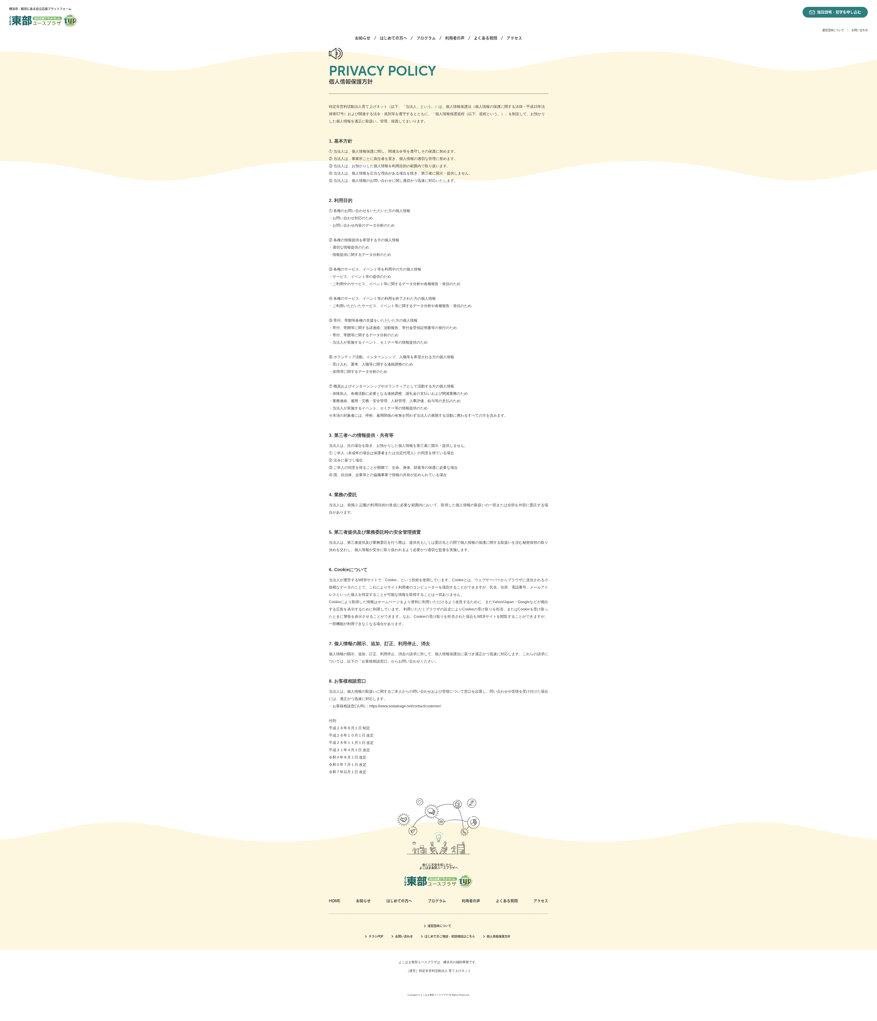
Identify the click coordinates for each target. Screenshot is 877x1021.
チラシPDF (376, 936)
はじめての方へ (393, 38)
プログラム (426, 38)
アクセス (514, 38)
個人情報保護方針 (498, 936)
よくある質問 (485, 38)
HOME (334, 901)
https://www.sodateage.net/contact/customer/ (405, 706)
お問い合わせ (859, 30)
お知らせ (362, 38)
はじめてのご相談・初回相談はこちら (450, 936)
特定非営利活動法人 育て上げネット (445, 971)
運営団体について (833, 30)
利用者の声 (455, 38)
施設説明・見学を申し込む (839, 12)
